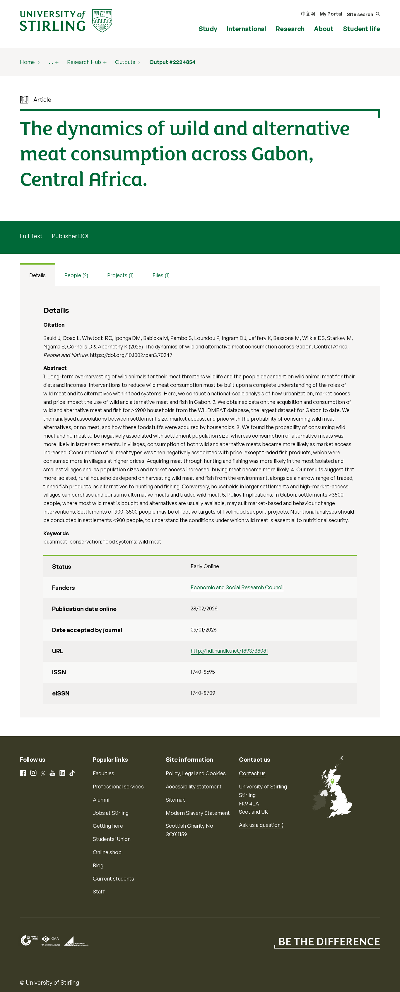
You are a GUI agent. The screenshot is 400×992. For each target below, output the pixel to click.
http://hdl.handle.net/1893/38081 (229, 650)
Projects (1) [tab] (120, 275)
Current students (113, 878)
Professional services (118, 786)
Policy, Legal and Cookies (196, 773)
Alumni (101, 799)
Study (208, 29)
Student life (361, 29)
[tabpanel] (200, 501)
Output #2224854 (172, 62)
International (246, 29)
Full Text (31, 236)
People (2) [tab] (76, 275)
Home (27, 62)
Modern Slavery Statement (198, 813)
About (324, 29)
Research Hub (84, 62)
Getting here (108, 825)
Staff (99, 891)
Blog (98, 865)
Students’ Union (112, 839)
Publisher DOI (70, 236)
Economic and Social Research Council (237, 587)
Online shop (107, 852)
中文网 (308, 14)
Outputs (125, 62)
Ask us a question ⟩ (261, 825)
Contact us (252, 773)
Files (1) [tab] (161, 275)
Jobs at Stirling (111, 813)
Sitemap (176, 799)
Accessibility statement (194, 786)
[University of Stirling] (66, 20)
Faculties (103, 773)
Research (290, 29)
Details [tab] (37, 275)
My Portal (331, 14)
